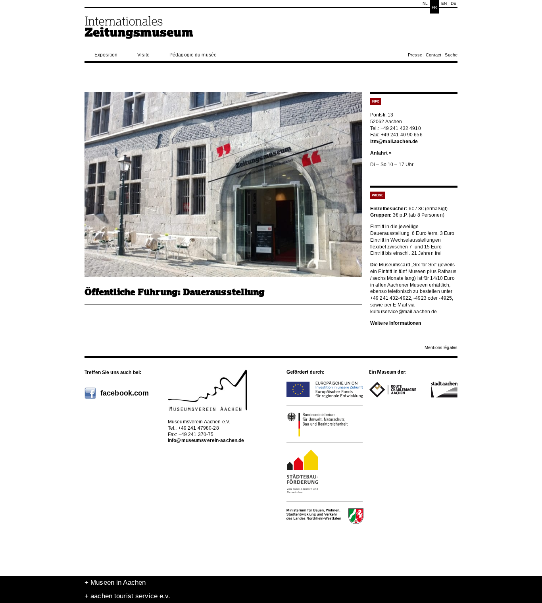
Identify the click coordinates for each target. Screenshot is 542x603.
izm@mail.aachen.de (394, 141)
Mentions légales (441, 347)
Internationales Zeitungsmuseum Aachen (139, 31)
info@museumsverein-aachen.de (206, 440)
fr (434, 7)
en (444, 3)
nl (425, 3)
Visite (143, 55)
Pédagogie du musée (193, 55)
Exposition (105, 55)
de (453, 3)
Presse (415, 54)
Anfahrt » (381, 153)
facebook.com (124, 393)
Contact (433, 54)
